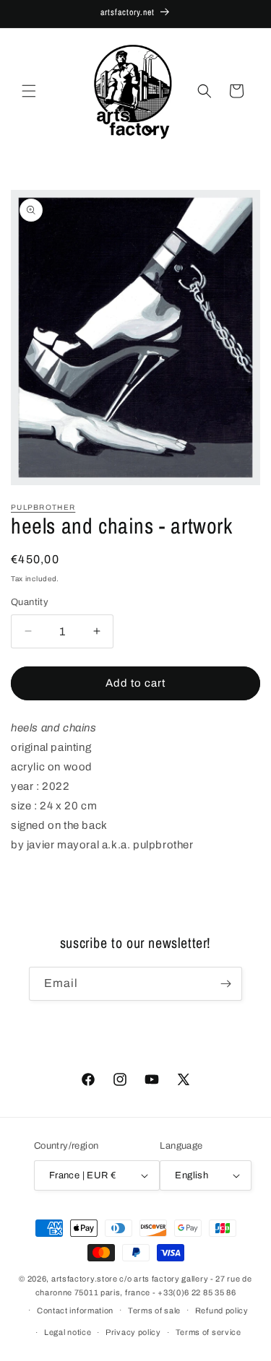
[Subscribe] (225, 984)
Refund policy (222, 1310)
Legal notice (67, 1332)
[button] (29, 91)
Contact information (75, 1310)
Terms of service (208, 1332)
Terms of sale (154, 1310)
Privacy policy (133, 1332)
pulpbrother (43, 507)
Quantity (29, 602)
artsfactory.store (84, 1278)
